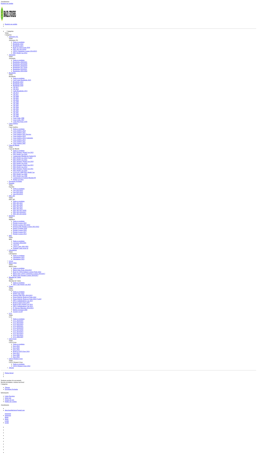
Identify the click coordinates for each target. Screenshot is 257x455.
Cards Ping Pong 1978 (20, 122)
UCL (10, 313)
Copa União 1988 (18, 118)
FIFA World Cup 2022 (20, 160)
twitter (7, 421)
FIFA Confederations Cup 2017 (23, 301)
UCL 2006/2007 (18, 337)
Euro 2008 (16, 355)
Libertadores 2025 (18, 257)
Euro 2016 (16, 349)
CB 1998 (16, 102)
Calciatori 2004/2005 (19, 243)
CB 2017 (16, 87)
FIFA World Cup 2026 (20, 154)
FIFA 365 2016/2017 (19, 212)
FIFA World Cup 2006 (20, 174)
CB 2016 (16, 89)
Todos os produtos (18, 42)
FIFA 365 (12, 196)
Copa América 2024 (19, 131)
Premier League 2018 (20, 230)
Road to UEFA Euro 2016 (21, 302)
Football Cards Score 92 (20, 248)
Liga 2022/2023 (18, 190)
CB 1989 (16, 116)
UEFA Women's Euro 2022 (21, 366)
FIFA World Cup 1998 (20, 176)
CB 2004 (16, 100)
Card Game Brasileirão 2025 (22, 80)
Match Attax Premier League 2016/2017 (25, 275)
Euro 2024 (16, 346)
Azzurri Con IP (18, 311)
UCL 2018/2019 (18, 328)
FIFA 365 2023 (18, 207)
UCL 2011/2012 (18, 335)
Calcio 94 (16, 245)
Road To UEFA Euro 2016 (21, 47)
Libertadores (13, 250)
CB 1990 (16, 114)
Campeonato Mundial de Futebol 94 (24, 156)
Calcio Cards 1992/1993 (20, 246)
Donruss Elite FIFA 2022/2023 (22, 295)
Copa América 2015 (19, 140)
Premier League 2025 (20, 223)
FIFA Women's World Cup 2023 (23, 152)
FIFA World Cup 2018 (20, 163)
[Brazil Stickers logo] (8, 21)
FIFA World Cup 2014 (20, 53)
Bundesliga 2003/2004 (20, 71)
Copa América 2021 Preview (22, 134)
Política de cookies (11, 401)
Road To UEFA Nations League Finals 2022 (27, 272)
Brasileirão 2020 (18, 85)
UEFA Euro (12, 339)
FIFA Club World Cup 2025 (22, 284)
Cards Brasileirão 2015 (20, 91)
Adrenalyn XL (13, 36)
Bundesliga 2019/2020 (20, 64)
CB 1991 (16, 112)
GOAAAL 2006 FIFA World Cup (24, 172)
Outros (11, 286)
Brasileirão (12, 73)
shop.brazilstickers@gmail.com (15, 410)
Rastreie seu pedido (7, 3)
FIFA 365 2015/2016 (19, 49)
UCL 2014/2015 (18, 331)
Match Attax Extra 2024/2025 (22, 270)
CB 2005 (16, 98)
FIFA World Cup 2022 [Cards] (22, 158)
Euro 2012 (16, 353)
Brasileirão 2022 (18, 84)
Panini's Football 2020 (20, 228)
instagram (8, 413)
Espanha (11, 183)
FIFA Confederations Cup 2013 (23, 306)
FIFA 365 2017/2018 (19, 210)
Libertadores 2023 (18, 259)
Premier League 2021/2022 (21, 225)
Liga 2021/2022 (18, 192)
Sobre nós (8, 398)
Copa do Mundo (14, 145)
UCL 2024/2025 (18, 321)
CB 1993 (16, 109)
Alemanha (12, 55)
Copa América (13, 123)
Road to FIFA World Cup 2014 (23, 304)
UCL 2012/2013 (18, 333)
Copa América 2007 (19, 143)
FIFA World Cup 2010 (20, 170)
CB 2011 (16, 94)
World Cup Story (18, 179)
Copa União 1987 (18, 120)
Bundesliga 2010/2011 (20, 69)
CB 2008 (16, 96)
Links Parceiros (10, 396)
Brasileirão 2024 (18, 44)
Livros (11, 261)
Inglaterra (12, 216)
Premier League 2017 (20, 232)
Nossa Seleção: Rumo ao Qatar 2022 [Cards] (27, 299)
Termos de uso (9, 400)
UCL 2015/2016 (18, 330)
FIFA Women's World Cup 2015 (23, 165)
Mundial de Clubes (15, 277)
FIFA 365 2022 (18, 208)
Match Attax (13, 263)
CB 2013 (16, 93)
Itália (10, 235)
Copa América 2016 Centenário (23, 138)
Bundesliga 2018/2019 (20, 65)
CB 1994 (16, 107)
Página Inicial (9, 373)
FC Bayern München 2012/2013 (23, 308)
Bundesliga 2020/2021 (20, 62)
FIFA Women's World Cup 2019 (23, 161)
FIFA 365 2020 (18, 205)
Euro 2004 (16, 357)
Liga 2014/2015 (18, 194)
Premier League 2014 (20, 234)
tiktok (6, 417)
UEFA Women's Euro (16, 359)
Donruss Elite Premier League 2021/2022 (26, 226)
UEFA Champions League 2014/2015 (25, 51)
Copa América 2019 (19, 136)
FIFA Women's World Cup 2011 (23, 169)
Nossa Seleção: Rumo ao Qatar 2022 (24, 297)
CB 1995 (16, 105)
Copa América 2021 (19, 132)
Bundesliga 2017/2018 (20, 67)
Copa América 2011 (19, 141)
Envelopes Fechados (15, 181)
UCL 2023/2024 (18, 322)
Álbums (11, 368)
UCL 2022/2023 (18, 324)
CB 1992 (16, 111)
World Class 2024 (18, 293)
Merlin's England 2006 (20, 310)
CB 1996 (16, 103)
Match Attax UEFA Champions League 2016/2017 (29, 273)
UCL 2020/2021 (18, 326)
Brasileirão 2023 (18, 46)
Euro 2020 (16, 348)
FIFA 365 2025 (18, 203)
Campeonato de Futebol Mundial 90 (24, 178)
